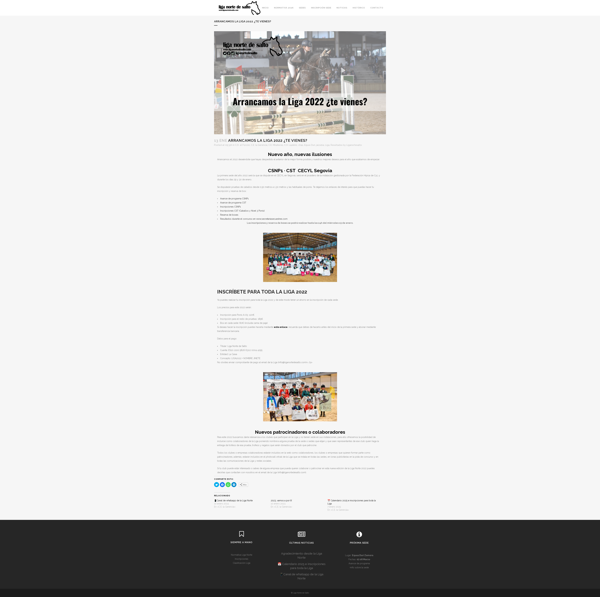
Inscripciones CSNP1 (230, 206)
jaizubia (320, 145)
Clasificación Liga (241, 563)
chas (300, 145)
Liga (327, 145)
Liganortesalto (354, 145)
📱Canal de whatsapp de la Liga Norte (233, 500)
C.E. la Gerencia (259, 145)
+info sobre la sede (359, 567)
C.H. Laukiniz (290, 145)
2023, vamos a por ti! (281, 500)
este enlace (281, 327)
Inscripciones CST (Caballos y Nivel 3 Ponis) (242, 211)
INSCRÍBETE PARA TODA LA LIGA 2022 (262, 292)
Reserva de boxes (229, 215)
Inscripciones (241, 559)
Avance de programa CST (233, 202)
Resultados (336, 145)
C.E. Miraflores (275, 145)
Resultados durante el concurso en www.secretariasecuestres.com (254, 219)
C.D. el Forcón (242, 145)
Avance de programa (359, 563)
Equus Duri (309, 145)
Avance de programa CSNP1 (234, 198)
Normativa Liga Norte (241, 555)
